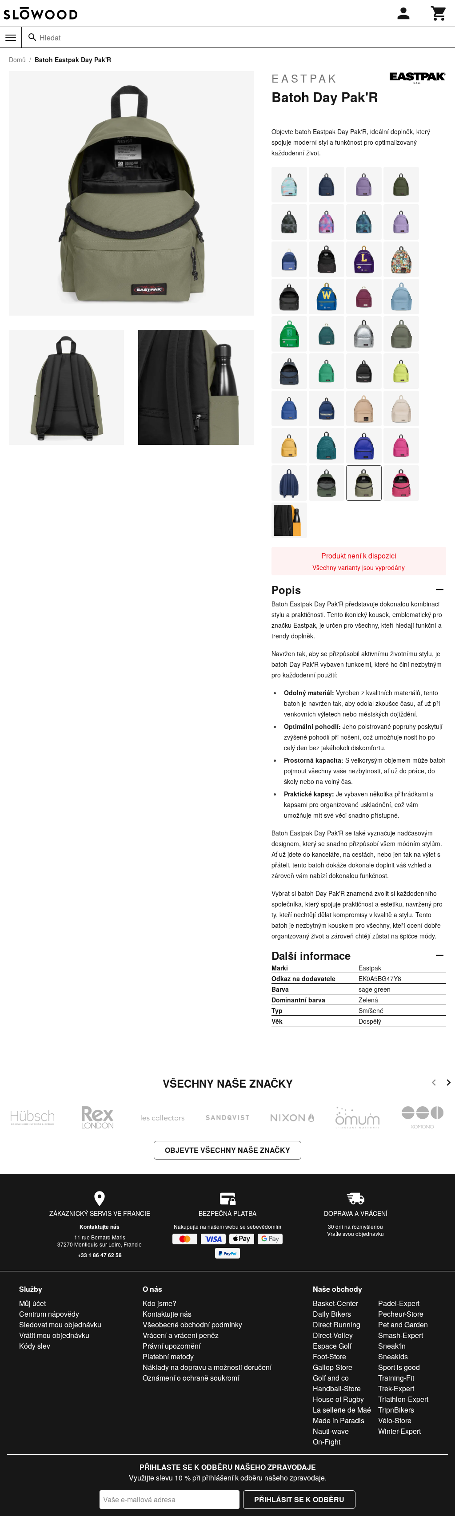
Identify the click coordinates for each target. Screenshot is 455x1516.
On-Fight (326, 1442)
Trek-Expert (396, 1388)
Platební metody (168, 1356)
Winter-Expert (399, 1431)
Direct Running (336, 1324)
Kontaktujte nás (100, 1226)
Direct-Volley (333, 1335)
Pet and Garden (403, 1324)
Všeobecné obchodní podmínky (192, 1324)
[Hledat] (32, 37)
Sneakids (393, 1356)
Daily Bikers (332, 1314)
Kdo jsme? (159, 1303)
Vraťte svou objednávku (355, 1233)
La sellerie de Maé (342, 1410)
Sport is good (399, 1367)
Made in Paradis (338, 1420)
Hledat (50, 37)
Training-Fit (396, 1378)
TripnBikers (396, 1410)
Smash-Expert (400, 1335)
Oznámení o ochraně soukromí (191, 1378)
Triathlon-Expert (403, 1399)
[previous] (433, 1084)
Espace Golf (332, 1346)
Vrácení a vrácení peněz (181, 1335)
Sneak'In (392, 1346)
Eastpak (304, 78)
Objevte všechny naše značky (227, 1150)
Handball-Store (337, 1388)
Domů (17, 59)
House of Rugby (338, 1399)
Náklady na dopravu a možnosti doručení (207, 1367)
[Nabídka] (10, 37)
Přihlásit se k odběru (299, 1499)
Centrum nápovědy (49, 1314)
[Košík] (439, 13)
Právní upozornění (171, 1346)
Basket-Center (335, 1303)
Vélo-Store (394, 1420)
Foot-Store (329, 1356)
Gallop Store (332, 1367)
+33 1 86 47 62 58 (100, 1255)
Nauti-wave (331, 1431)
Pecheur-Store (400, 1314)
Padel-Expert (398, 1303)
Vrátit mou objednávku (54, 1335)
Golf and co (331, 1378)
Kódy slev (34, 1346)
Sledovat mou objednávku (60, 1324)
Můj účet (32, 1303)
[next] (448, 1084)
